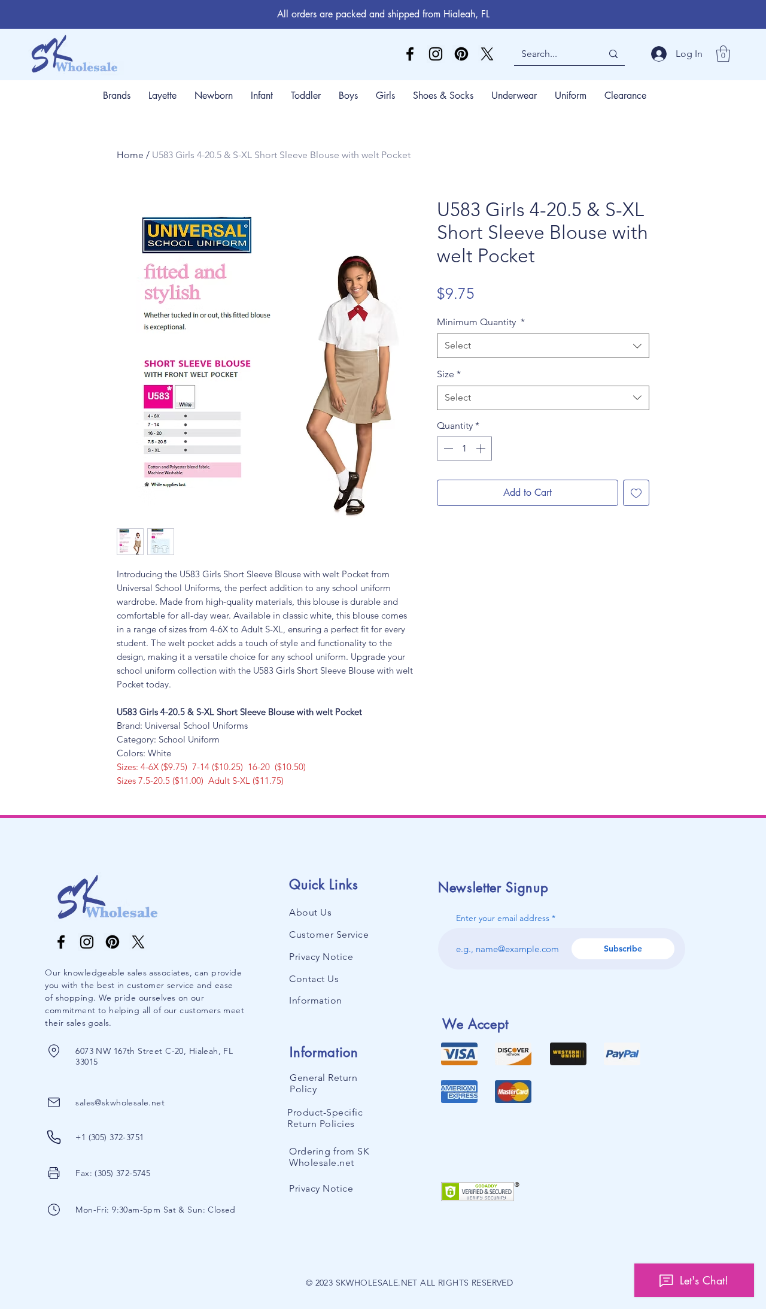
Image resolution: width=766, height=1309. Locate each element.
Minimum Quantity (481, 322)
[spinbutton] (464, 448)
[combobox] (543, 345)
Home (130, 154)
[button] (723, 54)
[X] (487, 54)
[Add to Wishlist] (636, 493)
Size (449, 374)
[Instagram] (436, 54)
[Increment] (481, 448)
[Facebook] (410, 54)
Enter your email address (502, 918)
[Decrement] (447, 448)
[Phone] (53, 1051)
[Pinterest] (461, 54)
